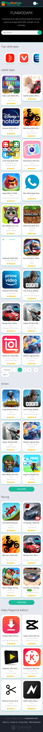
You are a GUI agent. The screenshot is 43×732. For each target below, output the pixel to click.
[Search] (39, 32)
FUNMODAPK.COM (31, 718)
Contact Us (13, 722)
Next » (5, 375)
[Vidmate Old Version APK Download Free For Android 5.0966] (24, 58)
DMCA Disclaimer (35, 722)
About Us (6, 722)
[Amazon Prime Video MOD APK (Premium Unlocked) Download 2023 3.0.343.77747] (37, 58)
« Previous (7, 370)
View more (21, 489)
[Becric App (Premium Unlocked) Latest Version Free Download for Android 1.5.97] (10, 58)
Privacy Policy (23, 722)
